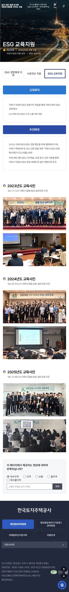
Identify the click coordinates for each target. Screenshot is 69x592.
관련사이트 (9, 544)
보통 (41, 476)
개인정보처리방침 (18, 524)
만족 (29, 476)
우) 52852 (6, 563)
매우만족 (14, 476)
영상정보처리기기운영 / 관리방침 (51, 524)
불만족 (54, 476)
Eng (55, 7)
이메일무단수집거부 (18, 535)
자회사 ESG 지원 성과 (16, 53)
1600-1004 (17, 567)
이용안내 (51, 535)
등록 (57, 486)
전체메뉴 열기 (64, 6)
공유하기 (62, 51)
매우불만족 (15, 480)
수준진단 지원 (34, 73)
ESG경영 (10, 50)
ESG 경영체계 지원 (13, 74)
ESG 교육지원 (35, 53)
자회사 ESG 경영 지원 (27, 50)
